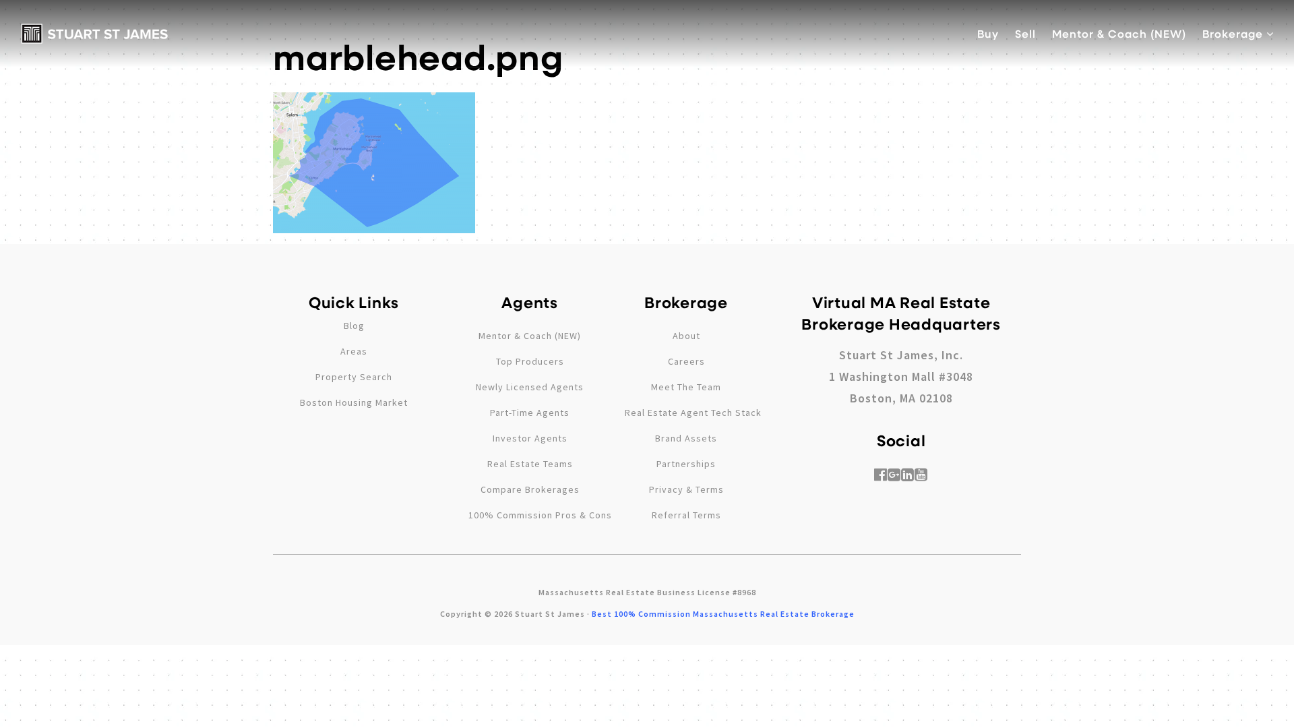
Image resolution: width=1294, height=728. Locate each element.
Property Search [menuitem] (353, 377)
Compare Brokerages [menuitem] (530, 489)
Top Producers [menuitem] (530, 361)
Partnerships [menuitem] (686, 464)
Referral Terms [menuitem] (686, 515)
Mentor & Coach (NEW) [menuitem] (1119, 33)
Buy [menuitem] (988, 33)
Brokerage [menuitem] (1234, 33)
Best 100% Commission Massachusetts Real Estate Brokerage (723, 614)
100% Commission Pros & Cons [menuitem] (540, 515)
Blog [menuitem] (354, 326)
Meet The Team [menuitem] (686, 387)
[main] (647, 116)
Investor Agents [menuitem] (530, 438)
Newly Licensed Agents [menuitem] (530, 387)
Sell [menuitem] (1025, 33)
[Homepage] (95, 33)
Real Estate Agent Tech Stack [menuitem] (693, 412)
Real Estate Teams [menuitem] (530, 464)
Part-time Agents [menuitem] (529, 412)
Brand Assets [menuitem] (686, 438)
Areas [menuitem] (353, 351)
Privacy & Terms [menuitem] (686, 489)
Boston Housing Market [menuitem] (354, 402)
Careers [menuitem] (686, 361)
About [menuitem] (686, 336)
